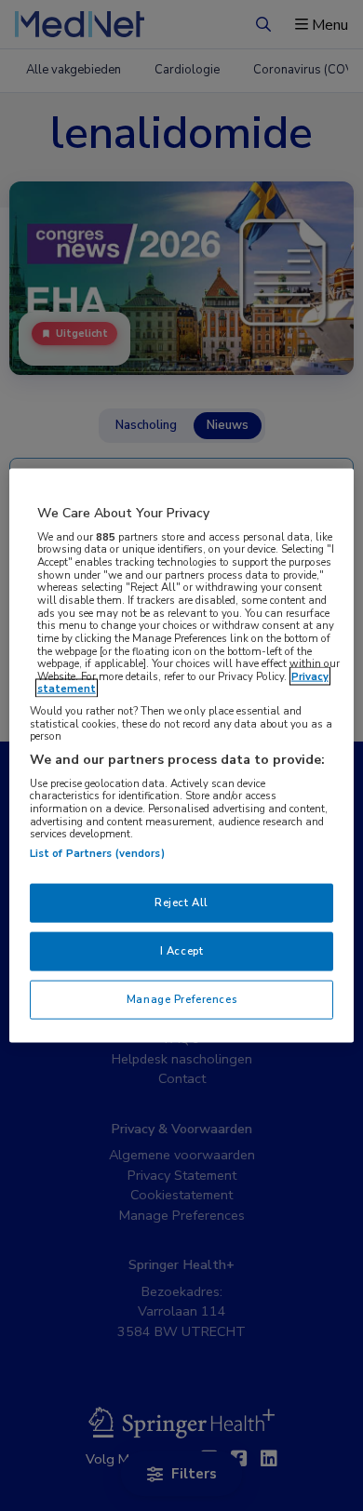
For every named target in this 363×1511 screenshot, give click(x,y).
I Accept (182, 950)
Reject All (181, 902)
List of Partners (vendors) (97, 853)
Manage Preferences (181, 998)
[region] (182, 756)
